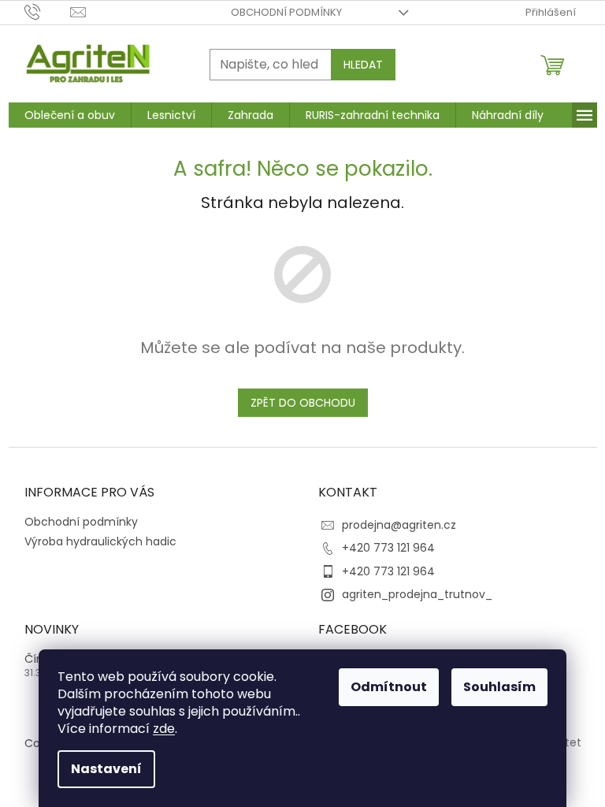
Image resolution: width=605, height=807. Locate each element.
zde (164, 729)
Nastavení (106, 769)
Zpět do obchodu (303, 403)
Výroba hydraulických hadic (100, 541)
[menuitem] (70, 115)
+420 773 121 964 (388, 548)
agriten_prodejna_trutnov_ (417, 594)
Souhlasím (499, 687)
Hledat (363, 65)
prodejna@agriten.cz (399, 525)
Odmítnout (389, 687)
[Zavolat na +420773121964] (47, 11)
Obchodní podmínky (286, 12)
